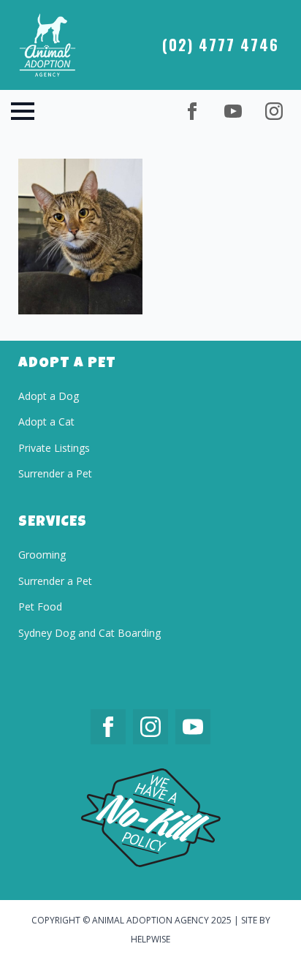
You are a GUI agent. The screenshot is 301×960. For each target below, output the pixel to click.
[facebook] (192, 111)
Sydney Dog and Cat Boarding (89, 633)
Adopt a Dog (48, 396)
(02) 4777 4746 (220, 45)
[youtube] (233, 111)
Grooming (42, 555)
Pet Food (40, 606)
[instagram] (274, 111)
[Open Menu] (22, 111)
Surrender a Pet (55, 473)
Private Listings (54, 448)
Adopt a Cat (46, 421)
